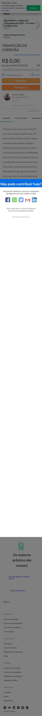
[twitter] (20, 200)
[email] (26, 201)
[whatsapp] (13, 200)
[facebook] (7, 200)
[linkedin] (33, 200)
